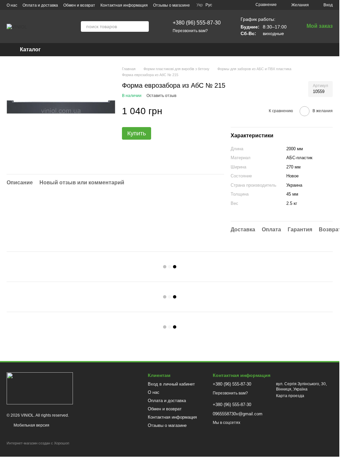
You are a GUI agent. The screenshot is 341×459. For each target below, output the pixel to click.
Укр (200, 5)
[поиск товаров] (143, 26)
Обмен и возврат (79, 5)
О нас (12, 5)
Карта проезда (290, 395)
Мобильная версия (31, 425)
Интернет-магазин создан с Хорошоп (38, 443)
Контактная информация (124, 5)
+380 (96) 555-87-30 (197, 22)
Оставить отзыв (161, 95)
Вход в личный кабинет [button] (171, 384)
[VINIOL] (40, 388)
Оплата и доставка (40, 5)
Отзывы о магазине (171, 5)
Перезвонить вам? (190, 30)
